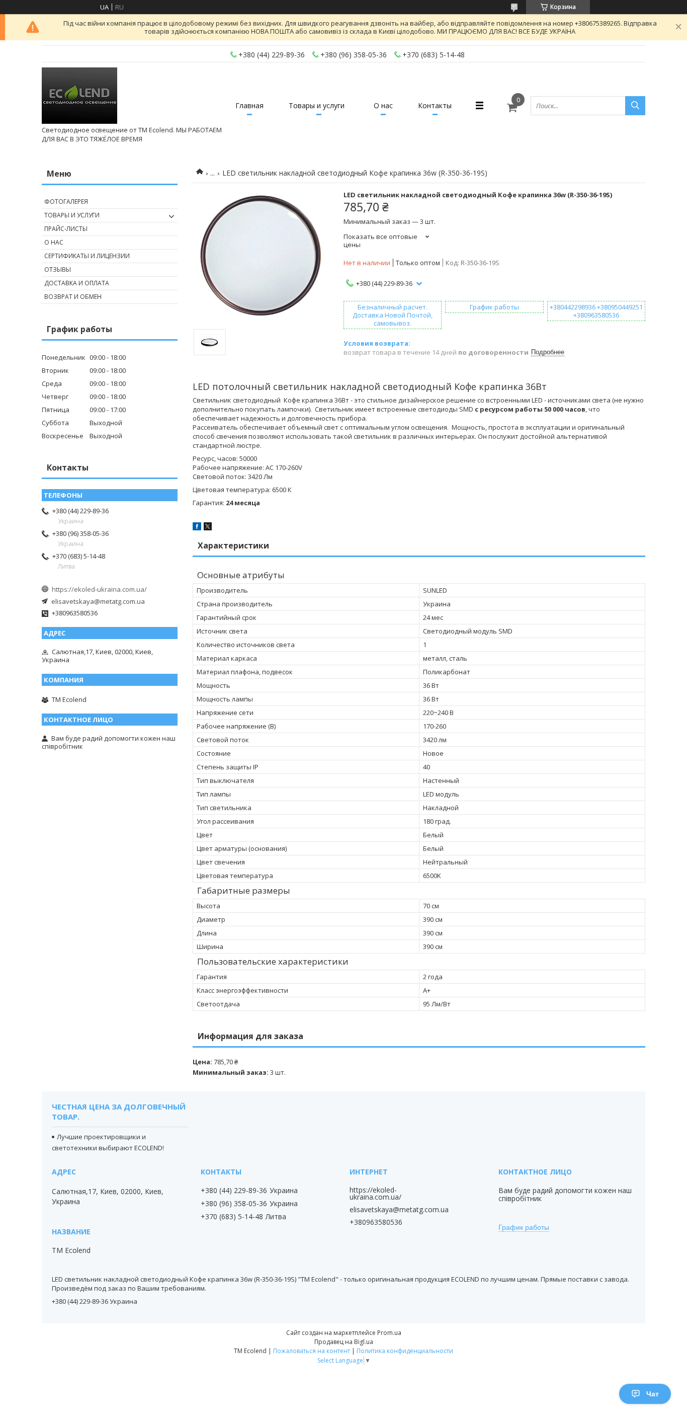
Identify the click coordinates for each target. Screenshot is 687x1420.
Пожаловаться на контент (311, 1351)
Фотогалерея (66, 201)
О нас (383, 105)
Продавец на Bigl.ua (343, 1341)
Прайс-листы (66, 228)
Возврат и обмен (73, 296)
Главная (249, 105)
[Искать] (635, 105)
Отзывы (57, 269)
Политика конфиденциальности (405, 1351)
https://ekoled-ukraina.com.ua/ (99, 589)
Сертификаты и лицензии (87, 256)
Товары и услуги (317, 105)
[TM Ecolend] (79, 96)
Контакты (435, 105)
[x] (208, 527)
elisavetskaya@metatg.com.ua (98, 601)
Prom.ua (389, 1332)
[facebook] (197, 527)
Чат (652, 1394)
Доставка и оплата (76, 283)
